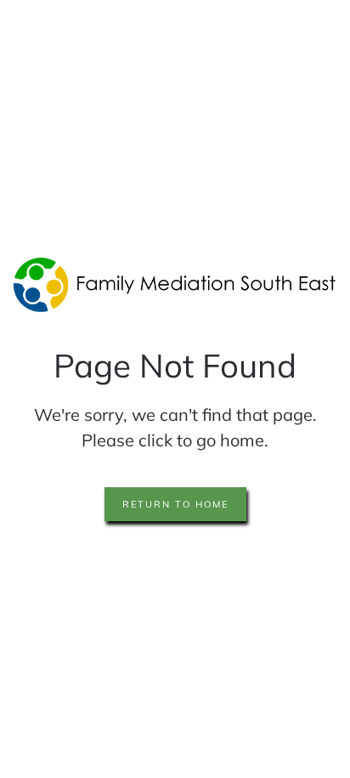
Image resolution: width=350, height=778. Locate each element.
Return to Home (175, 504)
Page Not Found (175, 365)
